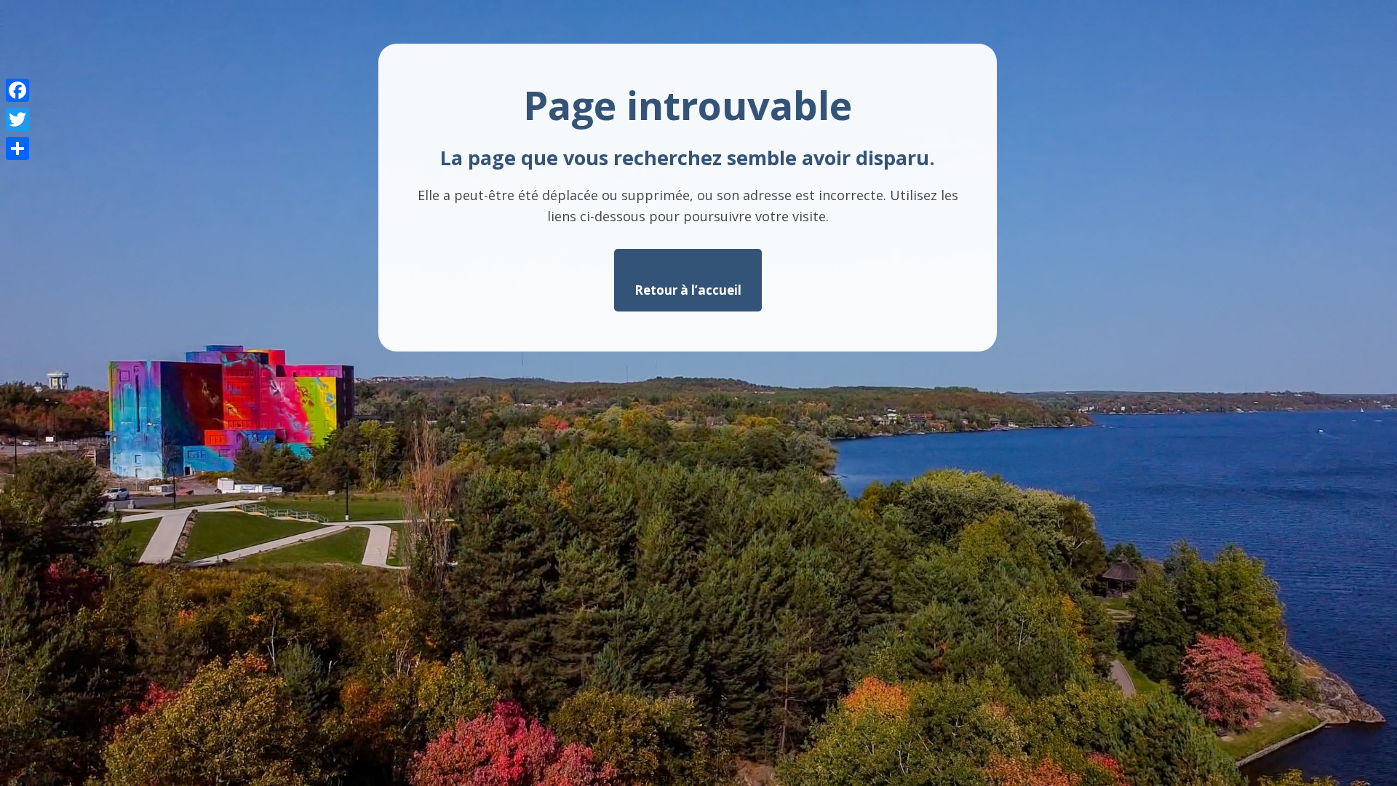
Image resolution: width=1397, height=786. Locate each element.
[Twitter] (17, 119)
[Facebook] (17, 90)
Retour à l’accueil (687, 290)
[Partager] (17, 148)
